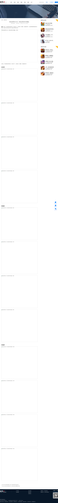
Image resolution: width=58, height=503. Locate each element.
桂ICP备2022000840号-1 (3, 500)
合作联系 (17, 492)
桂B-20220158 (21, 500)
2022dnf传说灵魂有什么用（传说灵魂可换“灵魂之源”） (11, 484)
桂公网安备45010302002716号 (13, 500)
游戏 (14, 2)
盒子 (31, 2)
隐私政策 (29, 492)
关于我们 (17, 490)
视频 (21, 2)
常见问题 (29, 490)
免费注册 (51, 2)
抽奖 (28, 2)
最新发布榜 (43, 46)
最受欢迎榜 (43, 20)
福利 (18, 2)
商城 (25, 2)
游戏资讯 (29, 493)
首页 (11, 2)
